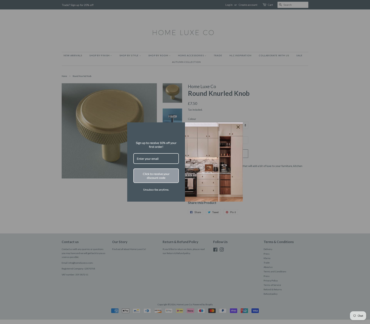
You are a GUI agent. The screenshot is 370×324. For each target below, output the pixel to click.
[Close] (238, 127)
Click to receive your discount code (156, 175)
